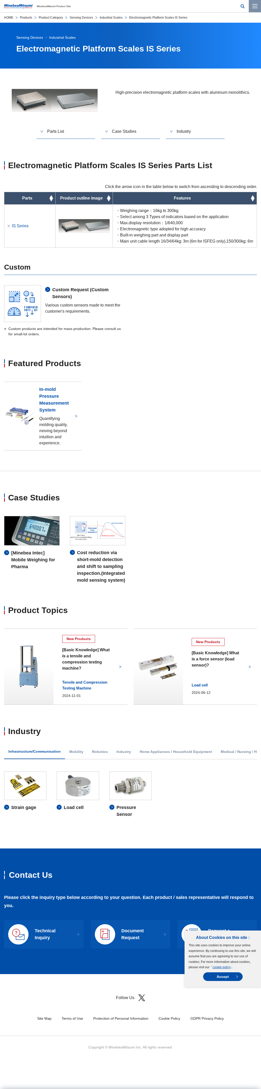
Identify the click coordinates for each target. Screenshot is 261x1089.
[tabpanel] (130, 795)
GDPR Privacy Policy (207, 1018)
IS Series (20, 226)
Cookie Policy (169, 1018)
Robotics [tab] (100, 752)
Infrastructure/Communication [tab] (34, 751)
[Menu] (255, 6)
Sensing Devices (81, 17)
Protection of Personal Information (120, 1018)
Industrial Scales (111, 17)
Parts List (55, 131)
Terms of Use (72, 1018)
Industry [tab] (123, 752)
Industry (184, 131)
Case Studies (124, 131)
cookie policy (222, 967)
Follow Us (125, 997)
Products (26, 17)
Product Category (51, 17)
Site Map (44, 1018)
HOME (8, 17)
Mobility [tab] (76, 752)
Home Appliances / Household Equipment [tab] (176, 752)
